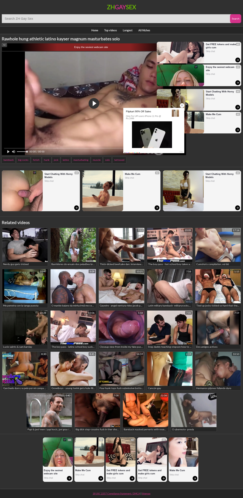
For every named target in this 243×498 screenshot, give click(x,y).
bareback (9, 159)
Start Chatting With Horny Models (220, 93)
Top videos (110, 30)
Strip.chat (210, 51)
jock (56, 159)
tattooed (119, 159)
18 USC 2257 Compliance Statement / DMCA (116, 493)
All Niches (144, 30)
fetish (36, 159)
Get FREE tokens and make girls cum (221, 46)
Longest (128, 30)
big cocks (23, 159)
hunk (46, 159)
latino (66, 159)
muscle (97, 159)
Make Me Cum (213, 114)
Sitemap (146, 493)
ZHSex (121, 7)
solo (107, 159)
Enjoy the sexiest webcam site (91, 47)
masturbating (80, 159)
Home (94, 30)
